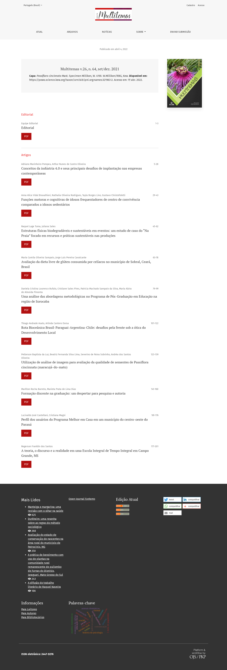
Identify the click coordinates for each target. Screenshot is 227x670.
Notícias (107, 31)
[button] (172, 499)
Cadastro (191, 5)
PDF (26, 136)
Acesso (201, 5)
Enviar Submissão (180, 31)
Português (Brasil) (33, 5)
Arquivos (72, 31)
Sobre (140, 31)
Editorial (27, 127)
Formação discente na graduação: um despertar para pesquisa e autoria (73, 393)
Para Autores (28, 613)
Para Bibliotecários (32, 617)
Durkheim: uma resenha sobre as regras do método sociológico (44, 522)
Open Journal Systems (82, 498)
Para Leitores (29, 609)
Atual (39, 31)
